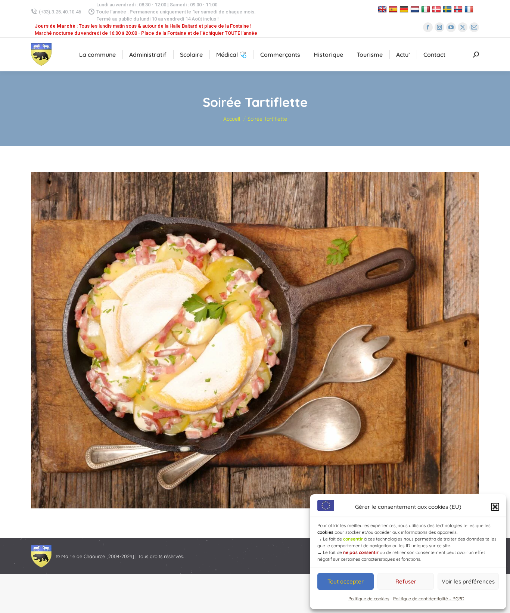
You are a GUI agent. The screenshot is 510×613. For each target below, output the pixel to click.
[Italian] (426, 9)
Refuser (405, 581)
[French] (469, 9)
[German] (404, 9)
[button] (495, 507)
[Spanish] (394, 9)
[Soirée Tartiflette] (255, 340)
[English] (383, 9)
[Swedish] (448, 9)
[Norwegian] (459, 9)
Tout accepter (345, 581)
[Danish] (437, 9)
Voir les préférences (468, 581)
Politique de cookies (368, 598)
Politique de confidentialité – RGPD (428, 598)
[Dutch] (415, 9)
